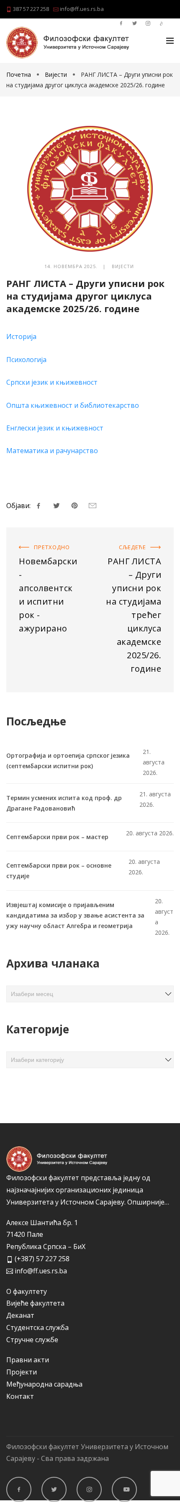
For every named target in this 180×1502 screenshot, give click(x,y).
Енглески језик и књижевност (54, 428)
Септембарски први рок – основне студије (58, 870)
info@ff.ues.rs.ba (81, 9)
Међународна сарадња (44, 1384)
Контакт (20, 1396)
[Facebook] (18, 1489)
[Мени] (170, 40)
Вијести (56, 74)
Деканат (20, 1315)
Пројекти (21, 1372)
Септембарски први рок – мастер (57, 837)
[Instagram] (89, 1489)
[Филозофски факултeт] (67, 42)
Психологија (26, 359)
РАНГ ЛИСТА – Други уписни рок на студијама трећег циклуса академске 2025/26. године (133, 561)
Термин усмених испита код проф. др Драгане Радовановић (64, 803)
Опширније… (148, 1202)
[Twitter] (54, 1489)
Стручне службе (32, 1339)
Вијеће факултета (35, 1303)
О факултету (26, 1291)
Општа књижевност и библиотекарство (72, 405)
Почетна (19, 74)
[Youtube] (124, 1489)
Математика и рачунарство (52, 450)
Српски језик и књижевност (52, 382)
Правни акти (27, 1359)
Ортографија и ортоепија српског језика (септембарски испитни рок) (68, 760)
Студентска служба (37, 1327)
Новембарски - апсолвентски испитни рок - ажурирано (43, 549)
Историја (21, 336)
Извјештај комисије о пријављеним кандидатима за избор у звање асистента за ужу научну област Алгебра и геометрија (75, 915)
